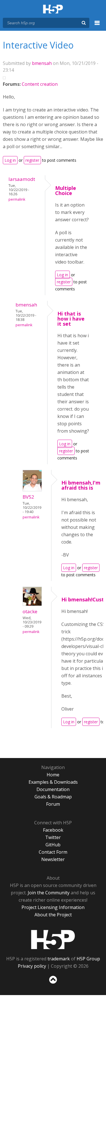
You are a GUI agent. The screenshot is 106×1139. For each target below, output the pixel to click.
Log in (10, 160)
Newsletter (53, 859)
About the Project (53, 915)
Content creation (40, 84)
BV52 (28, 497)
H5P (53, 939)
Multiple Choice (65, 190)
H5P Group (88, 959)
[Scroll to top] (53, 983)
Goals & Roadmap (53, 797)
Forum (53, 804)
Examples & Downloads (53, 782)
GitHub (53, 845)
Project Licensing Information (53, 907)
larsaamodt (21, 179)
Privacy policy (32, 966)
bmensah (42, 63)
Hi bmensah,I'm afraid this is (80, 485)
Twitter (53, 837)
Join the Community (49, 893)
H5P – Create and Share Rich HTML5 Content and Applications (53, 9)
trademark (58, 959)
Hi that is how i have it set (71, 318)
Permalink (16, 199)
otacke (30, 611)
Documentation (53, 789)
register (32, 160)
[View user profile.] (32, 490)
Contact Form (53, 852)
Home (53, 775)
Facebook (53, 830)
